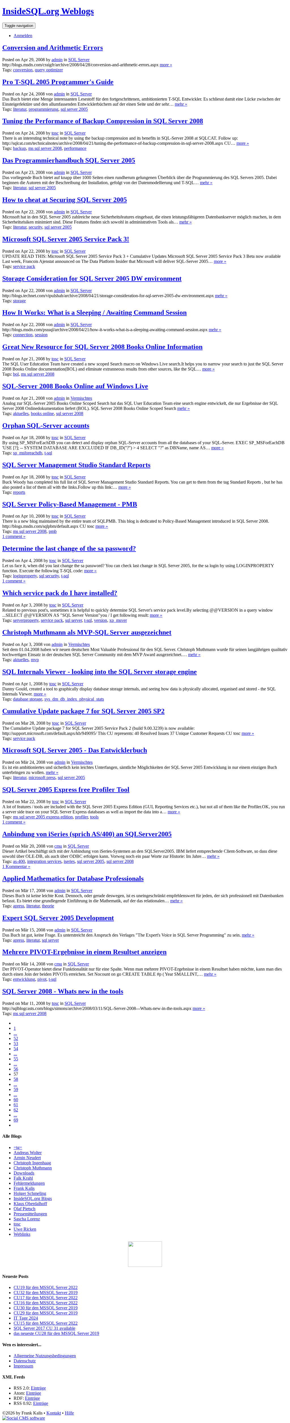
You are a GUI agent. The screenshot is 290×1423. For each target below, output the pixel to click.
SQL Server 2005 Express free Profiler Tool (65, 789)
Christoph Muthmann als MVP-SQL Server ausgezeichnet (86, 632)
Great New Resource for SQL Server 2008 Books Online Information (102, 346)
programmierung (43, 109)
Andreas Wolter (28, 1152)
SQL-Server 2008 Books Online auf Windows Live (75, 386)
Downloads (24, 1173)
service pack (24, 266)
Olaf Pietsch (24, 1208)
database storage (27, 699)
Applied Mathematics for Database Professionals (73, 878)
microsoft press (42, 777)
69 (16, 1120)
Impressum (23, 1366)
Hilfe (69, 1413)
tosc (17, 1224)
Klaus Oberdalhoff (30, 1203)
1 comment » (13, 536)
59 (16, 1089)
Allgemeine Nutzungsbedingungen (45, 1355)
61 (16, 1104)
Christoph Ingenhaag (32, 1162)
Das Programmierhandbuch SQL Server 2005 (68, 160)
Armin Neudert (27, 1157)
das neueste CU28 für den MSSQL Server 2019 (56, 1333)
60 (16, 1099)
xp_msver (118, 620)
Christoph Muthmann (33, 1167)
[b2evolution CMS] (23, 1418)
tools (94, 816)
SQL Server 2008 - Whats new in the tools (62, 991)
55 (16, 1058)
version (100, 620)
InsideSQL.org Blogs (33, 1198)
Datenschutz (25, 1360)
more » (166, 64)
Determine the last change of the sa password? (69, 548)
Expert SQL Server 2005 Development (58, 918)
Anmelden (23, 35)
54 (16, 1048)
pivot (41, 979)
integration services (44, 861)
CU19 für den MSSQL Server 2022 (46, 1287)
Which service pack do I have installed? (59, 593)
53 (16, 1043)
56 (16, 1069)
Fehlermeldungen (29, 1183)
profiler (81, 816)
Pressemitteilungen (30, 1213)
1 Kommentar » (16, 866)
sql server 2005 (74, 109)
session (41, 334)
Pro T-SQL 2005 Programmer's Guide (58, 82)
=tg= (18, 1147)
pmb (53, 531)
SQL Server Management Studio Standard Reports (76, 465)
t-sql (48, 452)
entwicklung (24, 979)
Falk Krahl (23, 1178)
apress (18, 905)
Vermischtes (81, 398)
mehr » (181, 104)
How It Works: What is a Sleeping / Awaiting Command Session (94, 312)
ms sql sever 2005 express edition (43, 816)
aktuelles (21, 413)
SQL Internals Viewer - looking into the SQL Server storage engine (99, 671)
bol (16, 374)
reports (19, 492)
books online (42, 413)
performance (75, 148)
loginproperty (25, 575)
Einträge (38, 1388)
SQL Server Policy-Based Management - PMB (69, 504)
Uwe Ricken (25, 1229)
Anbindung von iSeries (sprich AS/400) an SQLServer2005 (87, 834)
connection (23, 334)
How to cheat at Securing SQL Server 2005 (64, 199)
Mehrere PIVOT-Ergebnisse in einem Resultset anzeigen (84, 952)
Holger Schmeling (30, 1193)
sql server (73, 620)
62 (16, 1109)
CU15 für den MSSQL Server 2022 (46, 1323)
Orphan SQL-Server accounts (45, 425)
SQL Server (78, 59)
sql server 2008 (69, 413)
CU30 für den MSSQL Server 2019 (46, 1307)
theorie (48, 905)
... (15, 1033)
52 (16, 1038)
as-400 (19, 861)
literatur (19, 109)
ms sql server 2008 (45, 148)
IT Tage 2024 (26, 1318)
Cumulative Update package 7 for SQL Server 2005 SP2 (83, 711)
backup (19, 148)
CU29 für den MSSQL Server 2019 (46, 1313)
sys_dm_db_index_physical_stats (74, 699)
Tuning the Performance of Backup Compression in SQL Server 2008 (102, 121)
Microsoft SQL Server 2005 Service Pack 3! (65, 239)
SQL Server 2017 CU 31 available (44, 1328)
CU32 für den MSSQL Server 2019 (46, 1292)
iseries (69, 861)
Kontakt (53, 1413)
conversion (23, 69)
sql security (49, 575)
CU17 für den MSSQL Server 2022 (46, 1297)
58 (16, 1079)
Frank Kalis (24, 1188)
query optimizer (49, 69)
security (35, 227)
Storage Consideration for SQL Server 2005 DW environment (92, 278)
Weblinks (22, 1234)
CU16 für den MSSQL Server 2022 (46, 1302)
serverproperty (26, 620)
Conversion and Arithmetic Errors (52, 47)
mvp (35, 659)
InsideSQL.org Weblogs (48, 11)
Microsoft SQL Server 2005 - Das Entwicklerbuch (74, 750)
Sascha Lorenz (27, 1218)
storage (19, 300)
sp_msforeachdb (27, 452)
